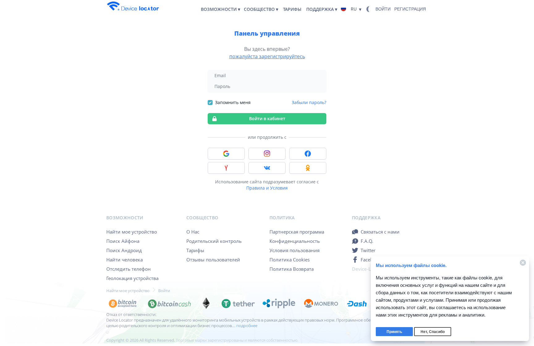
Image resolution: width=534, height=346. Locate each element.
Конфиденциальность (294, 241)
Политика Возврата (291, 269)
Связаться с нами (380, 232)
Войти (383, 9)
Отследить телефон (128, 269)
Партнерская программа (296, 232)
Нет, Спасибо (433, 332)
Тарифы (195, 250)
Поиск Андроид (124, 250)
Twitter (368, 250)
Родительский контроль (214, 241)
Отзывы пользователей (213, 259)
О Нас (192, 232)
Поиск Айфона (122, 241)
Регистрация (410, 9)
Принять (394, 332)
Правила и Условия (267, 188)
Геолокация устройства (132, 278)
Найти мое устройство (131, 232)
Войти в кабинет (267, 118)
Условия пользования (294, 250)
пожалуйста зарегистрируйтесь (267, 56)
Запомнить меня (233, 102)
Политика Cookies (289, 259)
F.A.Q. (367, 241)
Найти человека (124, 259)
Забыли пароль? (309, 102)
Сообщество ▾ (261, 9)
